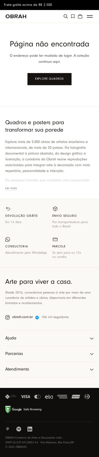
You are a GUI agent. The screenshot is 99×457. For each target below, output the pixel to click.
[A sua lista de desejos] (73, 16)
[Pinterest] (7, 429)
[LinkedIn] (29, 429)
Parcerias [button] (14, 354)
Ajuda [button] (10, 338)
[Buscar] (66, 16)
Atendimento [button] (17, 369)
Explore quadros (49, 78)
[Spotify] (18, 429)
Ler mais (11, 188)
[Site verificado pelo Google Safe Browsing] (24, 409)
